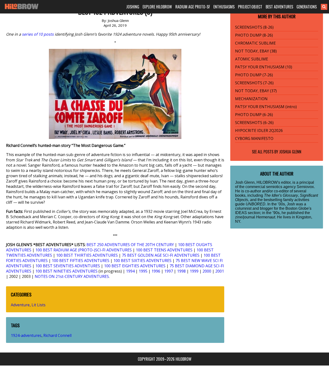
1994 (130, 271)
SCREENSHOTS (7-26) (254, 82)
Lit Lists (39, 304)
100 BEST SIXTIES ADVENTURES (142, 260)
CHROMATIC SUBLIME (255, 43)
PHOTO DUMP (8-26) (254, 35)
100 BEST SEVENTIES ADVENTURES (67, 265)
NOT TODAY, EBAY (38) (256, 51)
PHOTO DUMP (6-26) (254, 114)
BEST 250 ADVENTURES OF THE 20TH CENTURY (130, 244)
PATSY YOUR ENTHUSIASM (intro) (266, 106)
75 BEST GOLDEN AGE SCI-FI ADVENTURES (160, 255)
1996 (155, 271)
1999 (194, 271)
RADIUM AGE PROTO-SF (192, 7)
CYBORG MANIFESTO (254, 138)
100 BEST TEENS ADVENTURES (164, 250)
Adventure (20, 304)
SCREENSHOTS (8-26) (254, 27)
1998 (181, 271)
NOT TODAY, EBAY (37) (256, 90)
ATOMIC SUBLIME (251, 59)
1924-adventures (26, 335)
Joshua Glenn (290, 152)
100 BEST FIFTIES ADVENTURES (80, 260)
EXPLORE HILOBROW (157, 7)
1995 (143, 271)
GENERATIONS (306, 7)
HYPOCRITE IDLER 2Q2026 (259, 130)
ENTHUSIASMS (224, 7)
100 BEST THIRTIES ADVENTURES (87, 255)
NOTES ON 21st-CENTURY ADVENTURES (72, 276)
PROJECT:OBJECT (250, 7)
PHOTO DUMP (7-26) (254, 75)
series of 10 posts (38, 34)
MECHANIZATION (251, 98)
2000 (207, 271)
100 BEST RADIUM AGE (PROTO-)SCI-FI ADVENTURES (83, 250)
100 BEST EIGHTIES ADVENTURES (134, 265)
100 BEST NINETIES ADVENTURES (66, 271)
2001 (219, 271)
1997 (168, 271)
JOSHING (132, 7)
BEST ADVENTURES (279, 7)
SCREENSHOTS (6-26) (254, 122)
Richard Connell (57, 335)
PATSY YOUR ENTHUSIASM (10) (263, 67)
